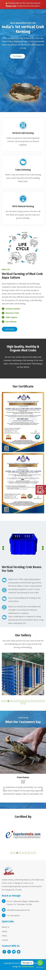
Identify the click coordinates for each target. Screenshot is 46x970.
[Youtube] (14, 952)
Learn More (9, 329)
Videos (4, 935)
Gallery (4, 931)
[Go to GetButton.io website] (40, 967)
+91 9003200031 (13, 915)
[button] (2, 701)
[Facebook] (4, 952)
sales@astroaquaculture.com (18, 910)
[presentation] (3, 548)
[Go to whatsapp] (40, 963)
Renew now (11, 6)
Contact (5, 940)
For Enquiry (17, 56)
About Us (5, 927)
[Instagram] (9, 952)
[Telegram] (18, 952)
